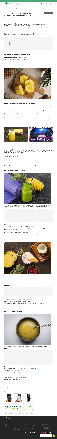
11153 (22, 408)
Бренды (36, 8)
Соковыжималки (7, 8)
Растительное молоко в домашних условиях (13, 281)
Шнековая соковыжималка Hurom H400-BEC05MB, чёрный (27, 404)
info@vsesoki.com (44, 424)
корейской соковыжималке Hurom (32, 368)
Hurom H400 (16, 113)
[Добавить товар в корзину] (10, 406)
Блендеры (11, 8)
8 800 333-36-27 (44, 423)
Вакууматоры (33, 8)
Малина (22, 289)
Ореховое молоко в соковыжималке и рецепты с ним (14, 283)
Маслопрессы (23, 8)
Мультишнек (16, 393)
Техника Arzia (46, 8)
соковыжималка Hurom (16, 121)
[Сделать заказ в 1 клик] (13, 406)
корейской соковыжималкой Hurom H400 (43, 106)
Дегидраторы (15, 8)
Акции (39, 8)
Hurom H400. (18, 229)
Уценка (42, 8)
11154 (13, 408)
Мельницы (19, 8)
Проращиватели (28, 8)
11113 (32, 408)
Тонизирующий (7, 205)
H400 (32, 305)
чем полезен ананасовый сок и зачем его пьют (42, 36)
